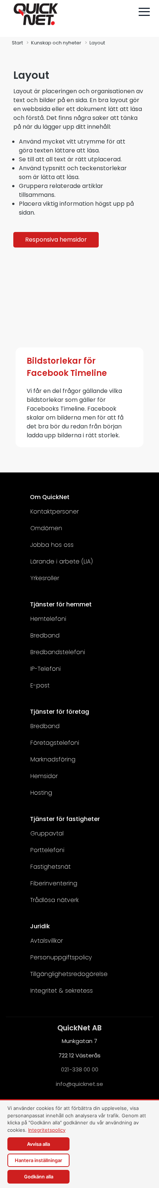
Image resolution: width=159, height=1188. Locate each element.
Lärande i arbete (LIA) (61, 561)
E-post (40, 685)
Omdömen (46, 528)
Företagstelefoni (54, 742)
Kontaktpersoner (54, 511)
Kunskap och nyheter (56, 43)
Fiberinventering (53, 883)
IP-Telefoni (45, 668)
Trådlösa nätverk (54, 900)
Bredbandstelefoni (57, 652)
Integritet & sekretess (61, 990)
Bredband (45, 635)
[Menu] (144, 12)
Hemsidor (44, 776)
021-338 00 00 (79, 1069)
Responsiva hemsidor (56, 239)
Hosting (41, 792)
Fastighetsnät (50, 866)
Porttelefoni (47, 850)
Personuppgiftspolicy (61, 957)
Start (17, 43)
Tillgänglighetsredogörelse (69, 974)
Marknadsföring (52, 759)
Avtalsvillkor (46, 940)
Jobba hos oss (52, 545)
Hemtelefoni (48, 619)
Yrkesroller (44, 578)
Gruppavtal (47, 833)
